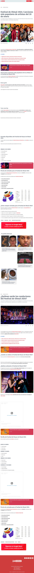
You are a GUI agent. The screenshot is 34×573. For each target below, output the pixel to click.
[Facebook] (28, 43)
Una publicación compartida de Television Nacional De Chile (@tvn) (12, 496)
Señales (29, 1)
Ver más (11, 67)
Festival (2, 220)
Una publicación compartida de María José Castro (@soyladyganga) (12, 426)
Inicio (1, 7)
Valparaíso (2, 541)
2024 (10, 220)
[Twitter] (30, 43)
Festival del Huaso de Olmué (16, 220)
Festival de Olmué (5, 7)
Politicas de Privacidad (17, 569)
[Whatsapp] (26, 43)
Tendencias (6, 220)
